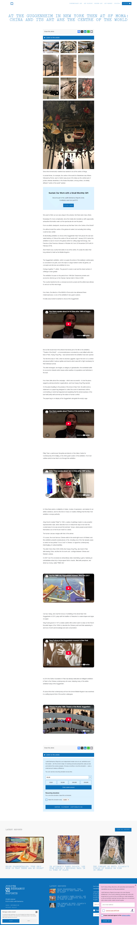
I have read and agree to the (117, 915)
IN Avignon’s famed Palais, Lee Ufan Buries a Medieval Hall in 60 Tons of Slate (67, 868)
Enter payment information (68, 807)
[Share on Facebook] (79, 31)
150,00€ (86, 782)
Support (126, 3)
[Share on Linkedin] (85, 31)
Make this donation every (55, 799)
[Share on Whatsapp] (88, 31)
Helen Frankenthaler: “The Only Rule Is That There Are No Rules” (25, 867)
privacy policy (126, 915)
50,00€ (63, 782)
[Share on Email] (91, 31)
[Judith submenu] (119, 3)
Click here (68, 205)
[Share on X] (82, 31)
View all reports (123, 829)
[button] (36, 912)
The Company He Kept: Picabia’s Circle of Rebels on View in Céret (111, 868)
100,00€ (74, 782)
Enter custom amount (68, 787)
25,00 (51, 782)
